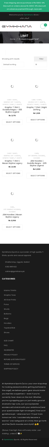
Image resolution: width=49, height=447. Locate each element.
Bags (6, 318)
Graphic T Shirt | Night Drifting (37, 108)
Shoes (6, 332)
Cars (36, 153)
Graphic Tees (10, 295)
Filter (41, 59)
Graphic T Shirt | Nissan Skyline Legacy (12, 162)
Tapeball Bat (9, 328)
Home (12, 39)
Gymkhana (28, 15)
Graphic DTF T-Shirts (12, 102)
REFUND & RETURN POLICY (14, 359)
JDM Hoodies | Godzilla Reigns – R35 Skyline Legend (37, 163)
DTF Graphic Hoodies (36, 156)
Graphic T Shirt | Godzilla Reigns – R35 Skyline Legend (12, 109)
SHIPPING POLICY (11, 369)
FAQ (5, 345)
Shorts (7, 309)
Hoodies (36, 158)
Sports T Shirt (8, 104)
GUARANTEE (9, 350)
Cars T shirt (12, 100)
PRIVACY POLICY (11, 354)
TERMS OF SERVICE (12, 364)
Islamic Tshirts (10, 290)
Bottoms (7, 314)
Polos (6, 304)
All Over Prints (10, 299)
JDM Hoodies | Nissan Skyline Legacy (12, 215)
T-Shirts (18, 104)
